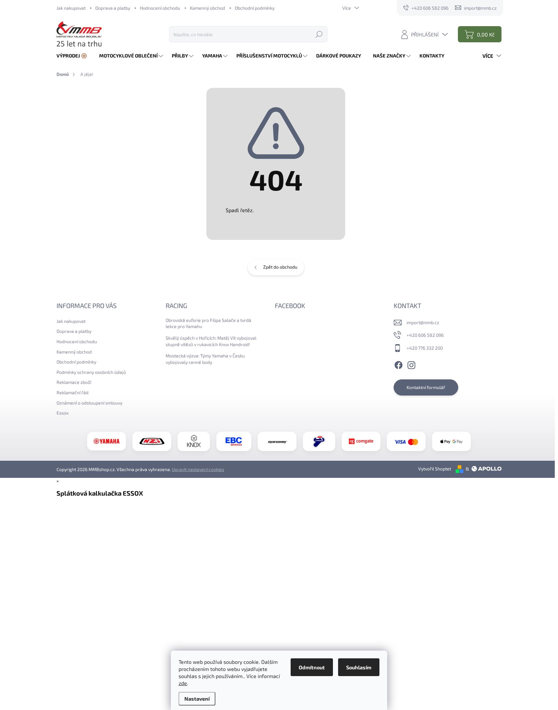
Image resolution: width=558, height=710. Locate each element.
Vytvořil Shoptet (434, 468)
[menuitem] (74, 55)
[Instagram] (411, 364)
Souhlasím (358, 667)
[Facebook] (398, 364)
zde (183, 683)
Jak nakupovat (71, 8)
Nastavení (197, 698)
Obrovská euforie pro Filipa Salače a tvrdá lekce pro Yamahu (208, 323)
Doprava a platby (112, 8)
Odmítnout (312, 667)
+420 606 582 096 (425, 335)
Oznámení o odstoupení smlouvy (89, 403)
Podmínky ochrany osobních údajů (91, 372)
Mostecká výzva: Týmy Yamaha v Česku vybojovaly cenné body (205, 359)
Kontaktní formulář (426, 387)
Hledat (319, 34)
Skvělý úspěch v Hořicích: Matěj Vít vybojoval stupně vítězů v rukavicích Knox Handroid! (211, 341)
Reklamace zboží (74, 382)
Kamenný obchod (207, 8)
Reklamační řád (72, 392)
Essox (62, 413)
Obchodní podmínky (254, 8)
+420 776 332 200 (425, 348)
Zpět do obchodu (280, 267)
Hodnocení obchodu (160, 8)
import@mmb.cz (423, 322)
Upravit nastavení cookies (198, 469)
